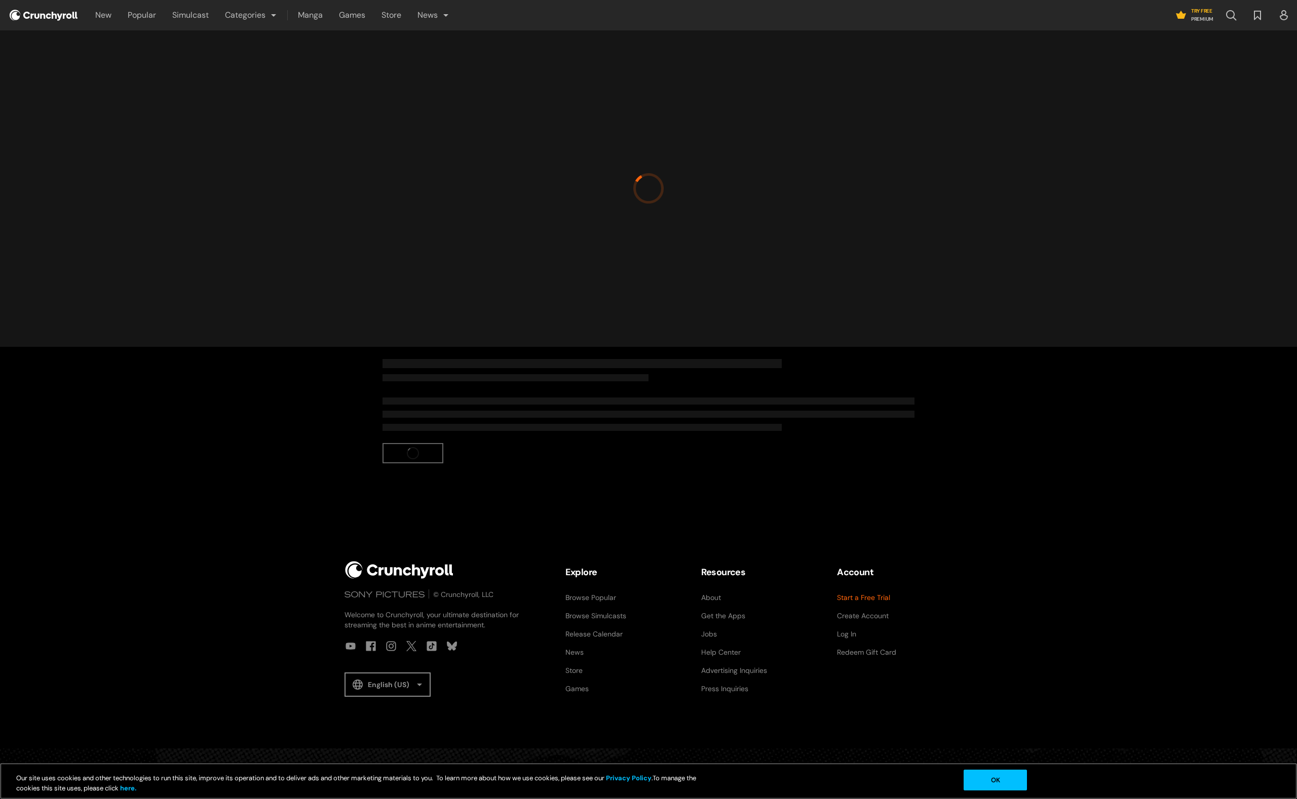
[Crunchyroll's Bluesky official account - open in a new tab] (452, 646)
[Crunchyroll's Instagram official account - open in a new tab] (391, 646)
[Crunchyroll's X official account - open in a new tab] (411, 646)
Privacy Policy (629, 778)
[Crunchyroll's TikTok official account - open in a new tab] (432, 646)
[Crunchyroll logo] (43, 15)
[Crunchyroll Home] (399, 570)
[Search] (1231, 15)
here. (127, 788)
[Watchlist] (1257, 15)
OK (995, 780)
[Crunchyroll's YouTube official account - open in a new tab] (351, 646)
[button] (251, 15)
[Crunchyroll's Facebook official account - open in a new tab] (371, 646)
